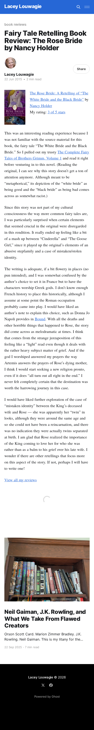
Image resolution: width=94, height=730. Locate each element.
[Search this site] (78, 6)
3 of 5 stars (56, 111)
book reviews (15, 24)
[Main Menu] (87, 7)
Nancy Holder (41, 105)
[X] (43, 685)
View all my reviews (20, 479)
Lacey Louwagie (23, 6)
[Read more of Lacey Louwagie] (10, 63)
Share (81, 69)
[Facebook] (51, 685)
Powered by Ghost (47, 696)
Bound (40, 318)
